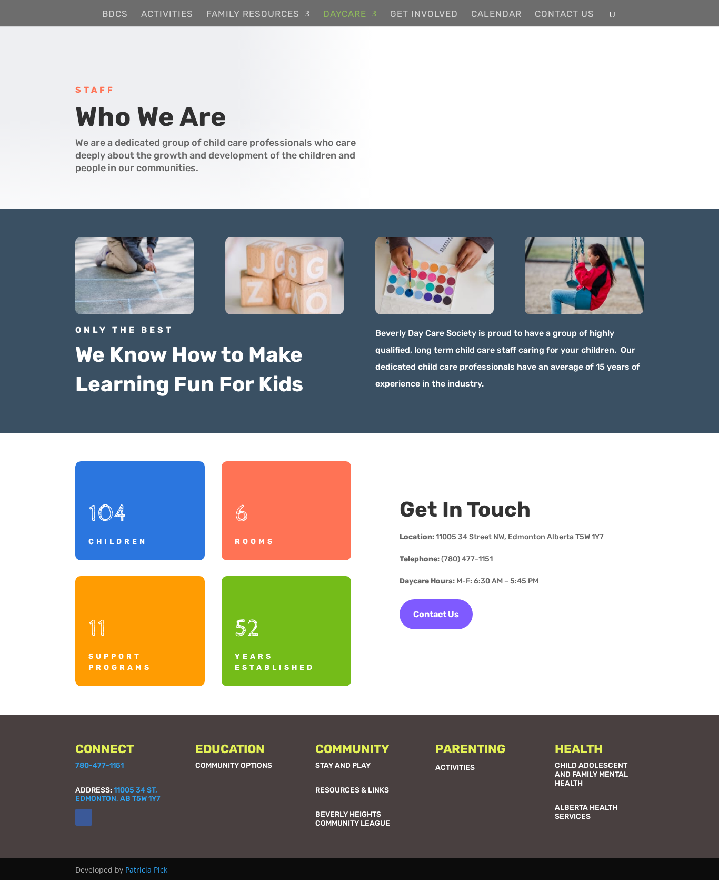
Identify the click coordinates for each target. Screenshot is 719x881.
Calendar (496, 14)
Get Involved (424, 14)
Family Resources (252, 14)
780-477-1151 (99, 765)
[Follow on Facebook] (83, 817)
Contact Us (564, 14)
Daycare (344, 14)
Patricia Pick (146, 870)
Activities (167, 14)
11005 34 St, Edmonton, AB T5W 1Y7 (118, 795)
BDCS (115, 14)
